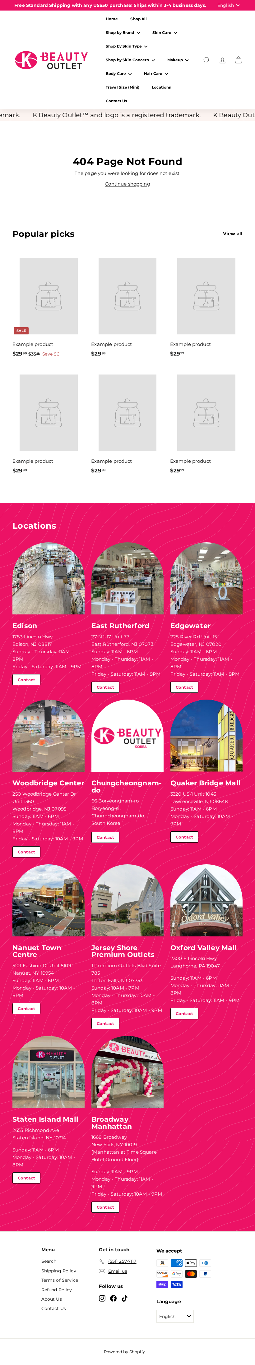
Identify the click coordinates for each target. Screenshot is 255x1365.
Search (49, 1261)
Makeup (175, 59)
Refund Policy (56, 1290)
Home (112, 18)
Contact (26, 679)
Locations (161, 87)
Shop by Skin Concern (128, 59)
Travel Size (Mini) (122, 87)
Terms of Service (59, 1280)
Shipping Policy (58, 1271)
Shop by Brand (120, 32)
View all (233, 234)
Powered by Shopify (124, 1351)
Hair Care (153, 73)
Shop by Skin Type (124, 46)
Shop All (138, 18)
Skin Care (162, 32)
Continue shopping (127, 184)
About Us (51, 1299)
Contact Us (116, 101)
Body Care (116, 73)
